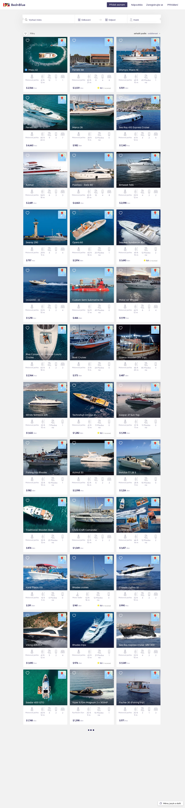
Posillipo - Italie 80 (82, 184)
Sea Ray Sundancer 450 (132, 242)
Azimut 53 (77, 472)
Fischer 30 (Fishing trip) (131, 702)
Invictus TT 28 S (127, 472)
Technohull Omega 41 (84, 414)
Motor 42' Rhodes (128, 299)
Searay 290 (32, 242)
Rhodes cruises (80, 587)
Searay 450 (125, 529)
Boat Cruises (79, 357)
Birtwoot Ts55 (126, 184)
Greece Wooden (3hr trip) (132, 357)
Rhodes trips (79, 644)
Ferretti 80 (31, 127)
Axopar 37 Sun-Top (129, 414)
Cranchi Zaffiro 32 (129, 587)
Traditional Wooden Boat (39, 529)
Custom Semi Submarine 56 (87, 299)
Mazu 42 (33, 69)
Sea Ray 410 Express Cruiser (134, 127)
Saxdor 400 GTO (35, 702)
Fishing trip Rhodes (36, 472)
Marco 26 (77, 127)
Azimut (30, 184)
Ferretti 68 (78, 69)
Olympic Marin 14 (128, 69)
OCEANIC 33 (33, 299)
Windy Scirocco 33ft (37, 414)
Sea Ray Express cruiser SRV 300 (137, 644)
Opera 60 (77, 242)
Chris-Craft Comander (84, 529)
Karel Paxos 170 (34, 587)
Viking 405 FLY (34, 644)
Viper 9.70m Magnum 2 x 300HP (90, 702)
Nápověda (136, 4)
